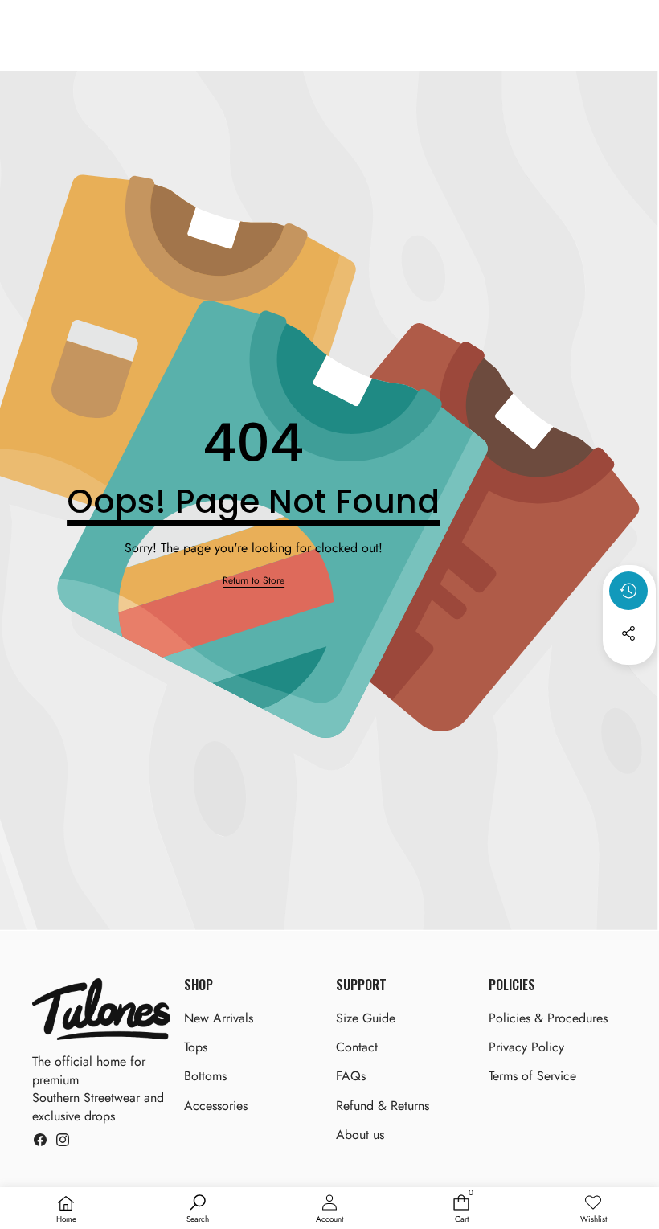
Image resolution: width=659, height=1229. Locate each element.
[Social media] (628, 633)
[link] (253, 581)
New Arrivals (218, 1018)
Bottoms (205, 1076)
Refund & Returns (382, 1105)
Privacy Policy (526, 1047)
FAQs (351, 1076)
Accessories (216, 1105)
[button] (629, 677)
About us (360, 1134)
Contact (357, 1047)
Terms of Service (532, 1076)
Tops (195, 1047)
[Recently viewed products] (628, 590)
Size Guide (365, 1018)
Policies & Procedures (548, 1018)
